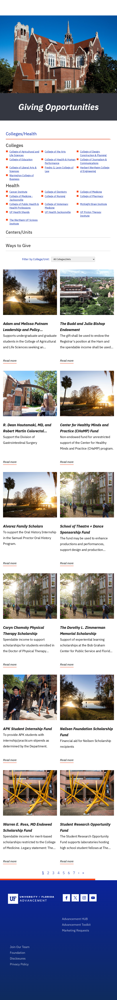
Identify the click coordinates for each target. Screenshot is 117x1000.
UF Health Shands (19, 212)
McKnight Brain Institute (93, 204)
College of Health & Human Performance (60, 161)
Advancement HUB (75, 919)
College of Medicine (91, 191)
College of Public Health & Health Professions (24, 206)
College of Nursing (55, 196)
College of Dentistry (56, 191)
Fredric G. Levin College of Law (59, 169)
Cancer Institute (18, 191)
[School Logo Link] (31, 898)
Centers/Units (19, 232)
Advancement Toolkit (76, 925)
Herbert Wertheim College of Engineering (94, 169)
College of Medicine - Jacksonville (21, 198)
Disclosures (18, 958)
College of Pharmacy (91, 196)
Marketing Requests (75, 930)
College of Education (20, 159)
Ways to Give (18, 245)
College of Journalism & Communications (93, 161)
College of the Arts (55, 151)
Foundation (17, 953)
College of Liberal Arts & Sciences (23, 169)
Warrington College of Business (21, 177)
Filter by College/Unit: (36, 259)
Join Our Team (20, 947)
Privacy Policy (19, 964)
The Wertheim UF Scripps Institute (23, 221)
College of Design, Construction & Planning (93, 153)
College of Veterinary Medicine (56, 206)
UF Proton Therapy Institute (90, 214)
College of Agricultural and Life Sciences (24, 153)
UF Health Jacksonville (58, 212)
